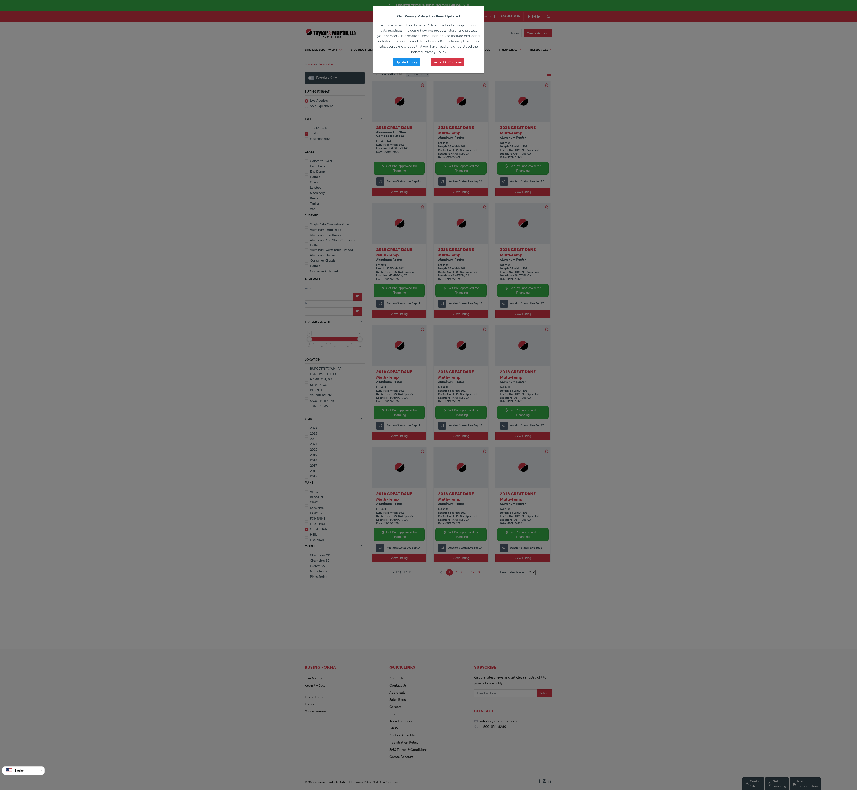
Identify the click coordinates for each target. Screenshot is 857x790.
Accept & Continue (448, 62)
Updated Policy (407, 62)
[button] (23, 771)
